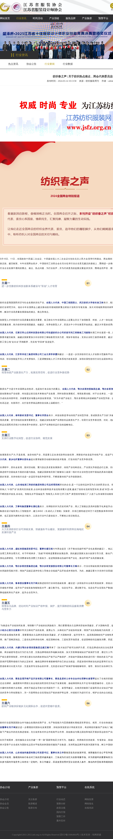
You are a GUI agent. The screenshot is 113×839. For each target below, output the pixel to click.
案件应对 (61, 820)
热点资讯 (13, 64)
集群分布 (32, 808)
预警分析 (61, 803)
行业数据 (68, 64)
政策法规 (61, 808)
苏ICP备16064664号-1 (70, 834)
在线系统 (90, 787)
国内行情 (61, 812)
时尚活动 (38, 18)
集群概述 (32, 803)
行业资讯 (21, 18)
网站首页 (5, 18)
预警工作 (61, 816)
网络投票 (89, 799)
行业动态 (61, 799)
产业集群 (87, 18)
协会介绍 (5, 787)
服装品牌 (71, 18)
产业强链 (54, 18)
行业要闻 (50, 64)
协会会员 (4, 803)
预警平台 (103, 18)
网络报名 (89, 803)
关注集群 (32, 799)
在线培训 (89, 808)
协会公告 (31, 64)
